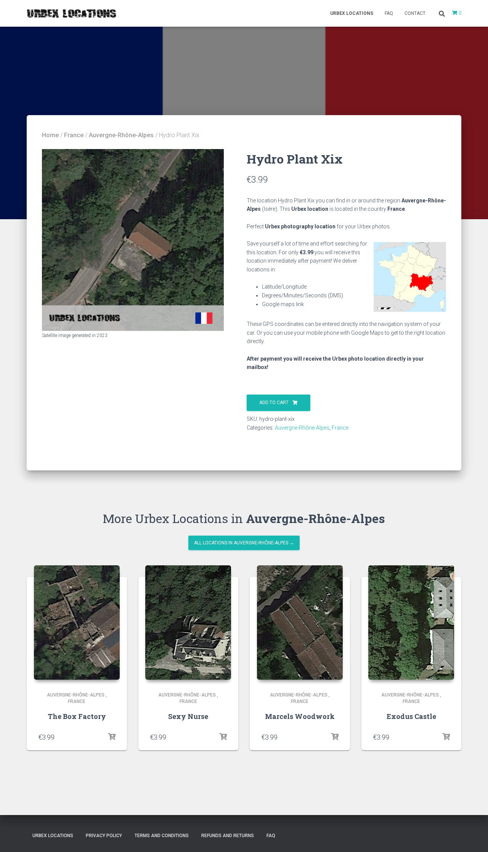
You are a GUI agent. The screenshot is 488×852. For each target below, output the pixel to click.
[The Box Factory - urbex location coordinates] (77, 622)
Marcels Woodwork (300, 716)
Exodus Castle (411, 716)
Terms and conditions (162, 835)
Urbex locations (351, 13)
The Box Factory (77, 716)
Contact (415, 13)
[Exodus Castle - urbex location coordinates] (411, 622)
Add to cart (274, 402)
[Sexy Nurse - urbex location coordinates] (188, 622)
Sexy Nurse (188, 716)
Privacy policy (104, 835)
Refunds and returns (227, 835)
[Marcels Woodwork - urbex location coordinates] (300, 622)
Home (50, 135)
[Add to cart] (112, 737)
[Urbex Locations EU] (71, 13)
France (73, 135)
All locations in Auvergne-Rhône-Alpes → (244, 543)
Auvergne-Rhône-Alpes (121, 135)
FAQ (389, 13)
